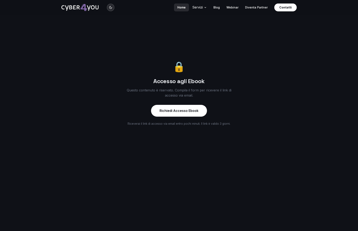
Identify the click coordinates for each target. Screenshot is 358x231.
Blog (216, 7)
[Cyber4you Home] (80, 7)
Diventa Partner (256, 7)
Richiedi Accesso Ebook (179, 111)
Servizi (197, 7)
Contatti (285, 7)
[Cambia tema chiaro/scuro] (110, 7)
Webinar (232, 7)
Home (181, 7)
